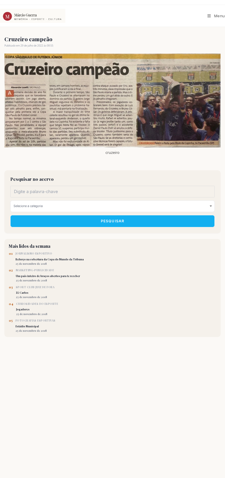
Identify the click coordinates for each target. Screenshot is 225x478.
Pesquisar (113, 221)
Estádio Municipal (36, 325)
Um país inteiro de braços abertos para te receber (48, 275)
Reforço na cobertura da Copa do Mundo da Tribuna (50, 258)
